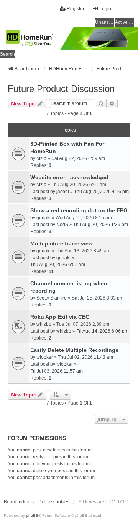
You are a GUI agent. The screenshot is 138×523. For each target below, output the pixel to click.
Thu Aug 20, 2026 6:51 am (57, 264)
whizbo (43, 324)
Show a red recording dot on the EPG (79, 210)
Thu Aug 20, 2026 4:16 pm (101, 191)
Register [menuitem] (75, 9)
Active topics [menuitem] (124, 22)
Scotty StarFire (51, 298)
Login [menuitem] (105, 9)
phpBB (32, 515)
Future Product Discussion (61, 88)
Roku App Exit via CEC (59, 317)
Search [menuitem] (7, 54)
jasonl (62, 191)
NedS (62, 224)
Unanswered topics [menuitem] (104, 22)
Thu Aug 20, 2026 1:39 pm (100, 224)
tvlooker (44, 357)
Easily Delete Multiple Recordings (74, 350)
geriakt (43, 217)
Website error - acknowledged (69, 177)
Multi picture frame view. (62, 243)
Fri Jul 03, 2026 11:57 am (56, 371)
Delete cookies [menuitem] (53, 502)
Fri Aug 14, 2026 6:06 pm (102, 331)
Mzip (41, 158)
